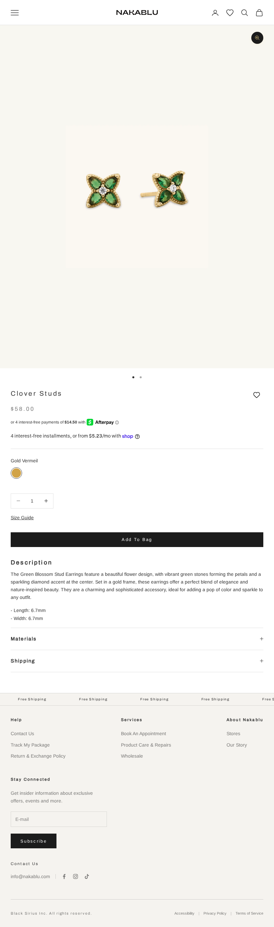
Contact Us (22, 733)
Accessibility (184, 913)
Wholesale (132, 756)
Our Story (237, 745)
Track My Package (30, 745)
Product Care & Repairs (146, 745)
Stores (233, 733)
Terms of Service (249, 913)
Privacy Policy (215, 913)
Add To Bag (137, 539)
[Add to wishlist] (256, 395)
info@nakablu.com (30, 876)
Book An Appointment (143, 733)
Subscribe (33, 841)
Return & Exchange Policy (38, 756)
